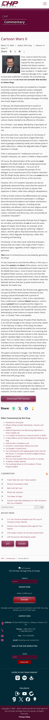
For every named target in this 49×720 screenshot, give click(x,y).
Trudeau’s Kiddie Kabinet (16, 461)
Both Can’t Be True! (14, 488)
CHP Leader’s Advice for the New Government (25, 533)
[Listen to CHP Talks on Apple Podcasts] (17, 680)
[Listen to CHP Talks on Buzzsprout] (31, 680)
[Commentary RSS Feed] (47, 474)
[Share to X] (15, 51)
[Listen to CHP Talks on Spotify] (24, 680)
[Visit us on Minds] (35, 701)
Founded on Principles (15, 422)
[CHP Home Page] (9, 6)
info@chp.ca (22, 640)
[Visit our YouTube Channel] (24, 695)
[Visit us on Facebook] (28, 701)
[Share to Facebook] (19, 51)
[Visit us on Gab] (14, 701)
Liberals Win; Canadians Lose (17, 443)
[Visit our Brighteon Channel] (17, 695)
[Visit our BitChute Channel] (31, 695)
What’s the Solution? (15, 492)
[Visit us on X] (21, 701)
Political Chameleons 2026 (17, 484)
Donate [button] (22, 543)
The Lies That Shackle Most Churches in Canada (25, 459)
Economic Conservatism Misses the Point (22, 446)
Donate (24, 599)
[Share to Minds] (23, 51)
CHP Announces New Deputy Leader (21, 537)
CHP (2, 558)
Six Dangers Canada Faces (16, 448)
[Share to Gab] (10, 51)
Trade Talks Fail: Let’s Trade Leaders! (21, 480)
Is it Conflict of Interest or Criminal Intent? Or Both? (26, 435)
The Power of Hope (14, 496)
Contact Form (34, 640)
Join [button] (8, 543)
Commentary (10, 558)
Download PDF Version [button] (18, 398)
